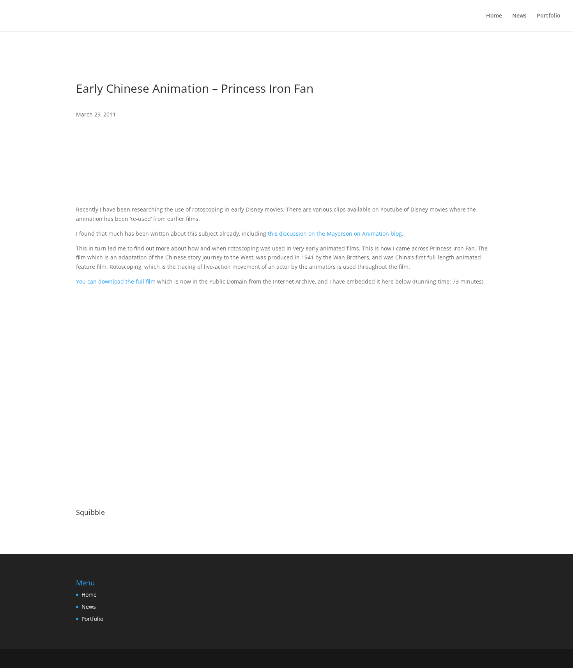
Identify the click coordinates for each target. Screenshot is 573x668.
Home (494, 16)
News (519, 16)
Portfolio (549, 16)
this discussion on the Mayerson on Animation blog (335, 233)
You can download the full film (116, 281)
